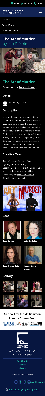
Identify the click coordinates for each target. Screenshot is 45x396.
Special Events (8, 25)
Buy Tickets (28, 3)
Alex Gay (22, 164)
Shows (22, 368)
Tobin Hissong (28, 87)
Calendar (6, 19)
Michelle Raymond (25, 175)
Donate (16, 3)
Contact (39, 3)
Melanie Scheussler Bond (31, 168)
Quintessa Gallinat (25, 171)
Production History (10, 30)
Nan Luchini (22, 178)
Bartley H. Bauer (25, 161)
